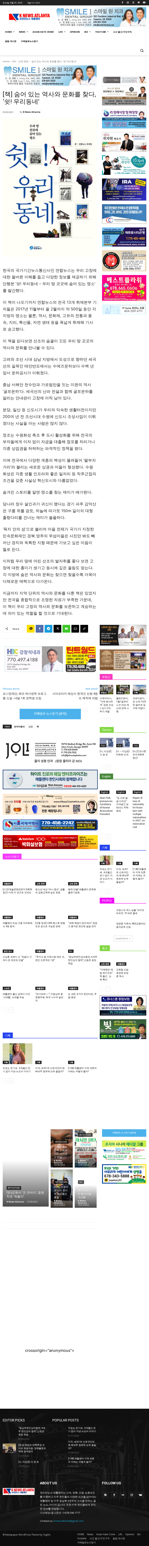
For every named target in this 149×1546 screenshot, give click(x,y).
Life (14, 61)
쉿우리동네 (19, 726)
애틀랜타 (8, 883)
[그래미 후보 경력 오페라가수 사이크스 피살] (62, 1148)
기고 (103, 745)
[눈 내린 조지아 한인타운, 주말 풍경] (83, 979)
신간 (31, 726)
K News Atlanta (31, 111)
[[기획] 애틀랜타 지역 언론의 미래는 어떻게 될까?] (83, 1053)
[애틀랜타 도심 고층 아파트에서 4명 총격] (17, 908)
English (104, 792)
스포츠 (7, 988)
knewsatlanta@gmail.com (69, 1521)
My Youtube (14, 1188)
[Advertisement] (50, 1263)
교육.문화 (23, 61)
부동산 (104, 692)
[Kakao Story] (31, 629)
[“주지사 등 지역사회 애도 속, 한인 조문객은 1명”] (50, 942)
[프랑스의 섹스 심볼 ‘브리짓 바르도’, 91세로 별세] (107, 913)
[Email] (75, 629)
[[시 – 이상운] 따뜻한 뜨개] (123, 742)
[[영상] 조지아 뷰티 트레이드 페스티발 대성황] (86, 1188)
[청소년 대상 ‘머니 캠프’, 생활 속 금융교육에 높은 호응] (50, 874)
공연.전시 (8, 951)
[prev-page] (5, 1009)
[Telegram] (48, 629)
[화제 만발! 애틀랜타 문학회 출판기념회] (83, 874)
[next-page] (11, 1009)
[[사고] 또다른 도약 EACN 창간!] (139, 742)
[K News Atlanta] (17, 112)
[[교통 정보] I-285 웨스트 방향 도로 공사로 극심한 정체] (50, 908)
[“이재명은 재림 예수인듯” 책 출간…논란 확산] (106, 961)
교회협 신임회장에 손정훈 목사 (122, 973)
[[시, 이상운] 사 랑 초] (106, 742)
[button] (141, 50)
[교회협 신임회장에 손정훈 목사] (123, 961)
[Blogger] (105, 1495)
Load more (122, 938)
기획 (6, 1062)
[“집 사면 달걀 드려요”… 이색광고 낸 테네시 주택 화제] (123, 789)
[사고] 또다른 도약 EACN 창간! (139, 754)
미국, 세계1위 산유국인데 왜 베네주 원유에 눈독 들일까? (122, 875)
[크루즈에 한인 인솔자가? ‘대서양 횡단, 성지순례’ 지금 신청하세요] (86, 1148)
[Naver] (66, 629)
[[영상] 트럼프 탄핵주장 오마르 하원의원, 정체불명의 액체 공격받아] (9, 1448)
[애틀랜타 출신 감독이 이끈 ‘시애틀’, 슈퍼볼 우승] (17, 979)
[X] (133, 3)
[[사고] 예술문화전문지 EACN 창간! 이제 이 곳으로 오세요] (17, 874)
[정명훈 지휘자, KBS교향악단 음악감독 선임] (107, 927)
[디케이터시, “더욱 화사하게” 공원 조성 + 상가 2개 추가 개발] (106, 689)
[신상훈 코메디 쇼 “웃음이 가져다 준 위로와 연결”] (17, 942)
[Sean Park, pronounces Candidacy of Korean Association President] (106, 789)
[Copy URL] (84, 629)
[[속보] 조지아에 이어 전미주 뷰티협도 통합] (62, 1188)
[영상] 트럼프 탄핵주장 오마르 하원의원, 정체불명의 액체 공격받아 (32, 1448)
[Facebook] (122, 3)
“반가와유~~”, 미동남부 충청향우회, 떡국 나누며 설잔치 (49, 997)
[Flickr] (123, 1495)
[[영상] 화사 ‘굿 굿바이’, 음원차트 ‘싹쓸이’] (26, 1168)
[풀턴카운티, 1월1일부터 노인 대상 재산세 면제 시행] (123, 689)
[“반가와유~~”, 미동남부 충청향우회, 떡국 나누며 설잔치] (50, 979)
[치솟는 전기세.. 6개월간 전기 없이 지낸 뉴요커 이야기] (17, 1053)
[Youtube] (144, 3)
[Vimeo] (138, 3)
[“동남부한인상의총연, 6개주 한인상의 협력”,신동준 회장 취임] (83, 942)
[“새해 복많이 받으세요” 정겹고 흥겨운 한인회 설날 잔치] (83, 908)
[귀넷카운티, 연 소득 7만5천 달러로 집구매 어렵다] (139, 689)
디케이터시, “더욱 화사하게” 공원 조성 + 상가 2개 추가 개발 (106, 705)
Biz (70, 951)
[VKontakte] (140, 1495)
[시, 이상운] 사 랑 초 (28, 1462)
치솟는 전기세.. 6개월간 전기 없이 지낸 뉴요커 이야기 (106, 875)
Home (6, 61)
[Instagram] (128, 3)
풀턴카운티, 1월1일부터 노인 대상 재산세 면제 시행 (122, 705)
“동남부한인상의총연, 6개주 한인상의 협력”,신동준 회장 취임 (82, 960)
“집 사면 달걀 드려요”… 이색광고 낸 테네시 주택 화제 (122, 804)
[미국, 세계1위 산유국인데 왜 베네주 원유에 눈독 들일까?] (50, 1053)
